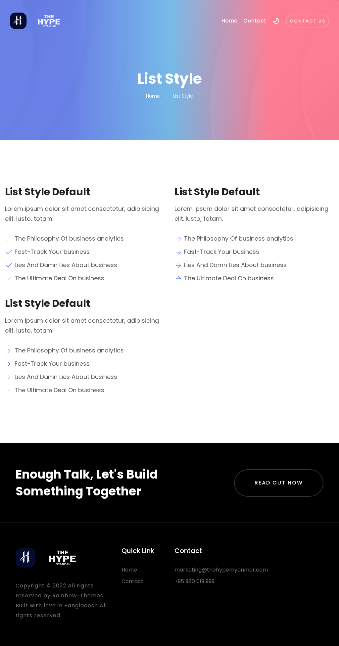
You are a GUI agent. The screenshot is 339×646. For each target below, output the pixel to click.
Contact (254, 20)
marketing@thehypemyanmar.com (221, 570)
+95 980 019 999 (194, 581)
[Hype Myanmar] (36, 21)
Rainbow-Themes (77, 595)
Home (229, 20)
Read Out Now (279, 482)
